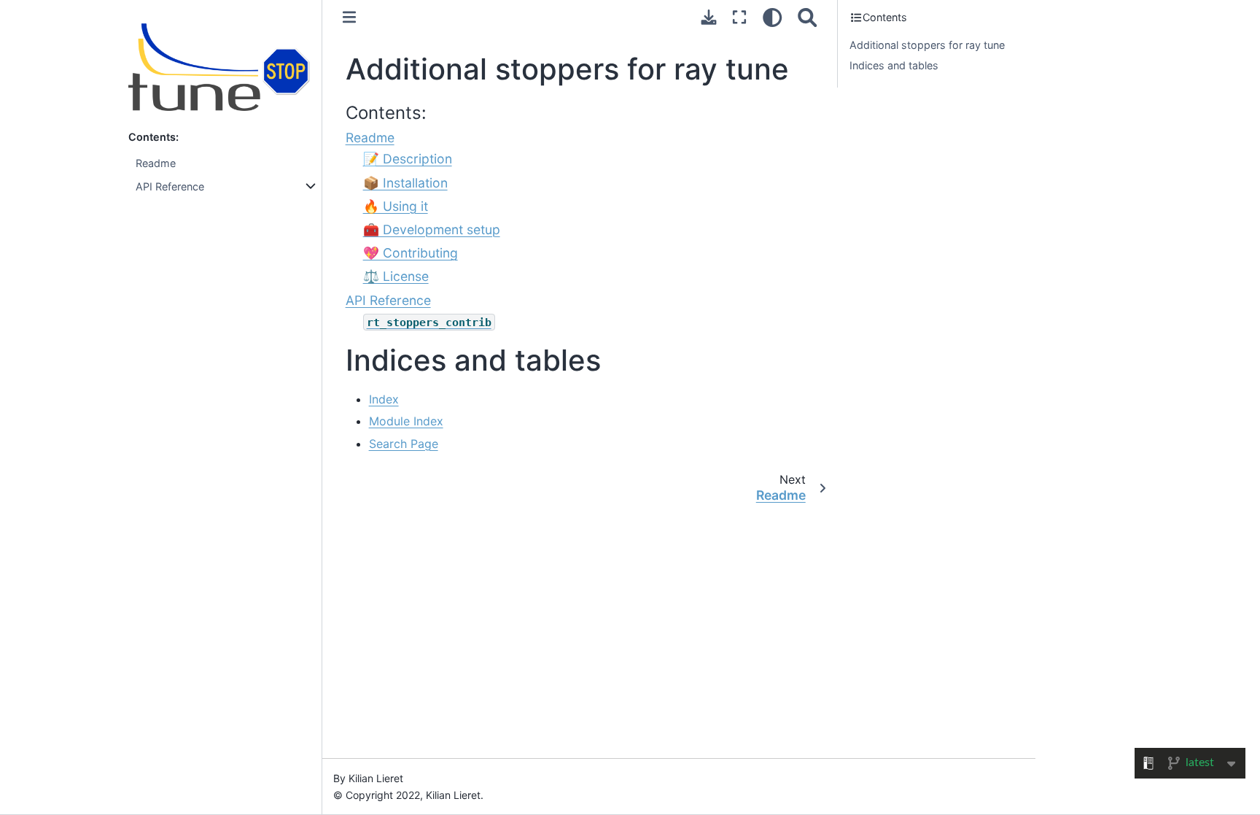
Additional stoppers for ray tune (927, 45)
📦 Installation (405, 182)
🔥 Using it (395, 206)
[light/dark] (772, 17)
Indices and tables (893, 65)
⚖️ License (396, 276)
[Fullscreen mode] (739, 17)
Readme (156, 163)
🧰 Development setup (431, 229)
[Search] (807, 17)
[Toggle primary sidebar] (349, 17)
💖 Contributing (410, 252)
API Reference (170, 186)
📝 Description (407, 158)
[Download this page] (708, 17)
